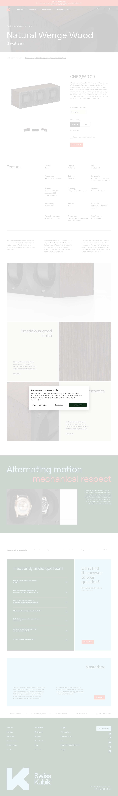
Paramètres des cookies (40, 405)
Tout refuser (59, 405)
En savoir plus (35, 400)
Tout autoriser (78, 405)
